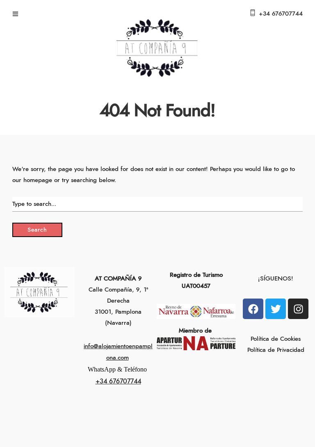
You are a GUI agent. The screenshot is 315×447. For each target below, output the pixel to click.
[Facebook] (253, 309)
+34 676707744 (281, 14)
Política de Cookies (276, 339)
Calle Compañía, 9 (114, 290)
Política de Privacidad (275, 350)
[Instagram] (298, 309)
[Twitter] (275, 309)
